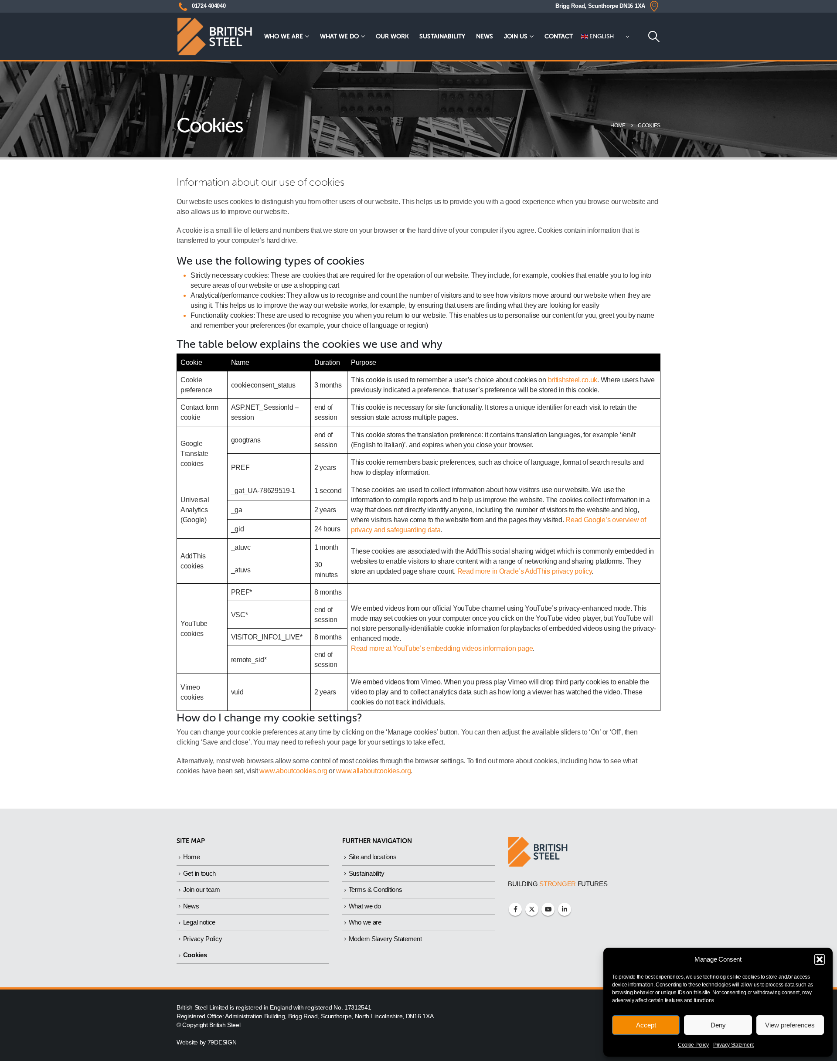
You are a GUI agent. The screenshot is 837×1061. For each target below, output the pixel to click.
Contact (558, 36)
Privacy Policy (202, 938)
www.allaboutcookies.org (373, 771)
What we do (339, 36)
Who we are (283, 36)
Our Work (392, 36)
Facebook (515, 909)
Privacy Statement (733, 1045)
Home (191, 856)
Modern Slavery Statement (385, 938)
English (601, 36)
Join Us (515, 36)
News (484, 36)
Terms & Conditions (375, 889)
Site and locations (373, 856)
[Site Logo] (214, 36)
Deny (718, 1025)
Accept (646, 1025)
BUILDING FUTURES (558, 884)
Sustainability (442, 36)
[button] (819, 959)
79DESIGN (222, 1042)
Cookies (195, 955)
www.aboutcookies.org (293, 771)
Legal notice (199, 922)
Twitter (531, 909)
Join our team (201, 889)
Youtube (548, 909)
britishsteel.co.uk (573, 380)
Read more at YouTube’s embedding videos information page (442, 648)
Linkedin (564, 909)
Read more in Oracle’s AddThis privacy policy (524, 571)
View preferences (790, 1025)
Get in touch (199, 873)
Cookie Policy (693, 1045)
